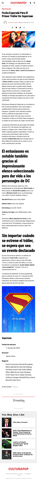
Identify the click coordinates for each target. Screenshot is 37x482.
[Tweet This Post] (16, 27)
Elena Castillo (13, 22)
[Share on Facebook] (12, 27)
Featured (15, 387)
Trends (19, 475)
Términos (20, 473)
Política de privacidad (11, 473)
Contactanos (27, 473)
